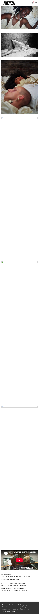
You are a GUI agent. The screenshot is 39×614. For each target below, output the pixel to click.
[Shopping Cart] (32, 3)
